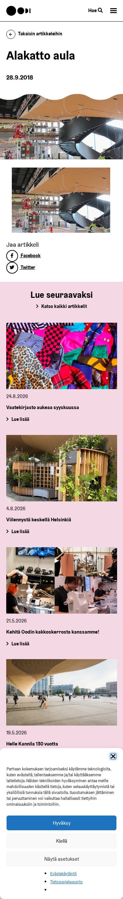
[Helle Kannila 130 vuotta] (61, 692)
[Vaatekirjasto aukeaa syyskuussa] (61, 356)
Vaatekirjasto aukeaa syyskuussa (42, 407)
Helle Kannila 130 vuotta (32, 744)
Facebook (30, 256)
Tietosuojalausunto (66, 881)
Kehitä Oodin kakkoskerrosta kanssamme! (52, 632)
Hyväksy (62, 823)
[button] (113, 756)
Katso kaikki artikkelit (64, 306)
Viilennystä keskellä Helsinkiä (38, 519)
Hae (93, 10)
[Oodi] (18, 11)
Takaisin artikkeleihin (40, 34)
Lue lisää (20, 419)
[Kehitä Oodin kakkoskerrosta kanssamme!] (61, 580)
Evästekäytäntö (63, 873)
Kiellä (61, 841)
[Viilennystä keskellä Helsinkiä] (61, 468)
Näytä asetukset (61, 859)
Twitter (27, 267)
